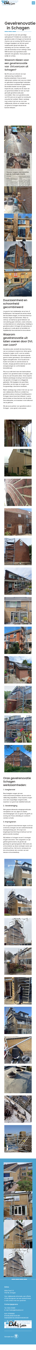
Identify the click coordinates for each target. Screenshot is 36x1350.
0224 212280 (11, 1308)
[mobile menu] (33, 2)
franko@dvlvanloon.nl (16, 1310)
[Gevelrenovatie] (9, 2)
